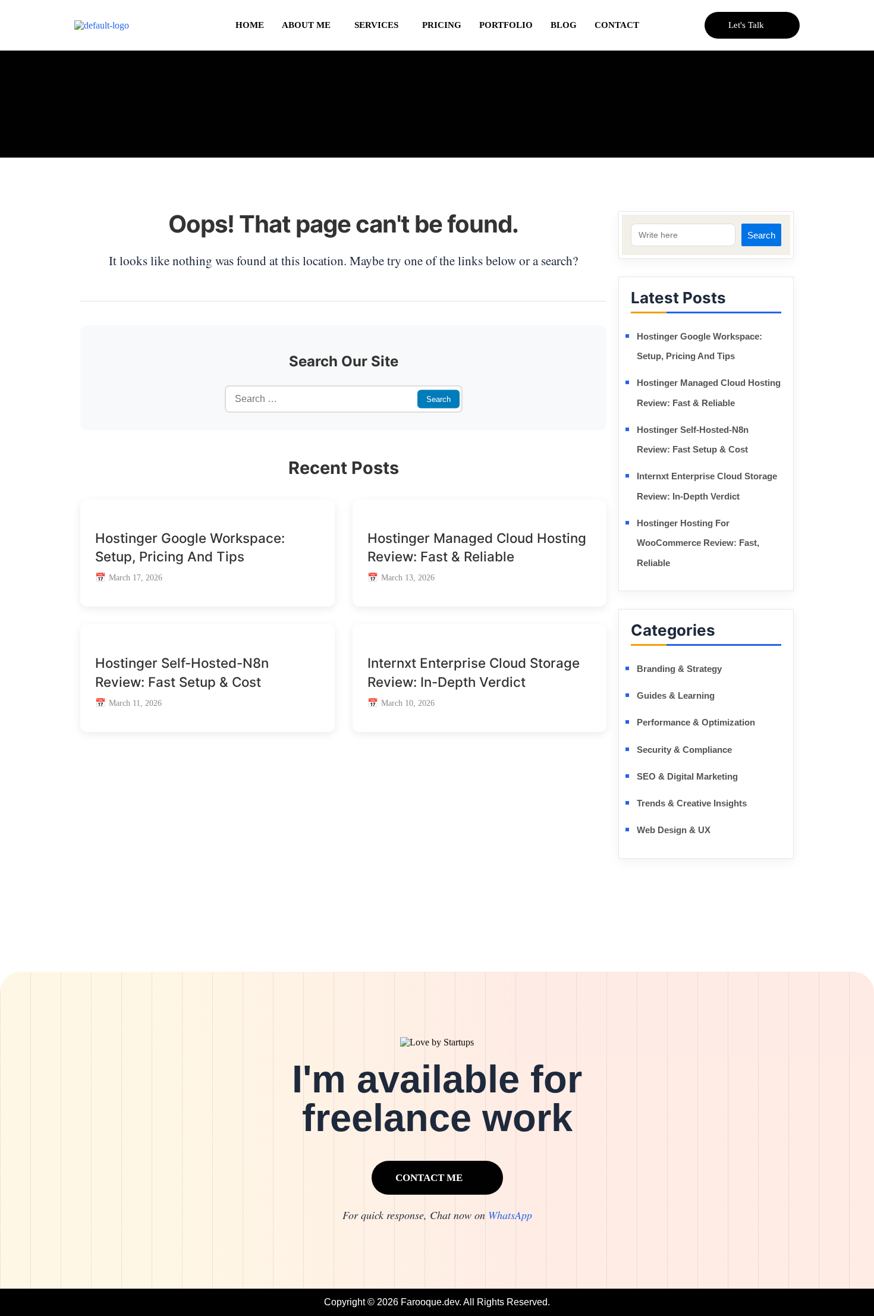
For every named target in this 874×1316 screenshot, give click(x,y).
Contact (617, 25)
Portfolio (506, 25)
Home (249, 25)
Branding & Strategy (679, 669)
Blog (564, 25)
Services (376, 25)
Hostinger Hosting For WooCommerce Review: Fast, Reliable (698, 543)
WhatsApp (510, 1215)
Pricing (441, 25)
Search (761, 235)
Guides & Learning (676, 695)
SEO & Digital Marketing (687, 776)
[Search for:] (344, 399)
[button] (309, 25)
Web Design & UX (673, 830)
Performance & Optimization (696, 722)
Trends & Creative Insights (692, 803)
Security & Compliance (684, 750)
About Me (306, 25)
